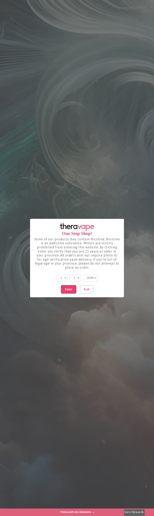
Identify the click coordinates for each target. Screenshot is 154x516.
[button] (77, 512)
